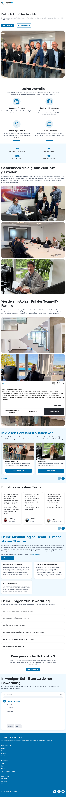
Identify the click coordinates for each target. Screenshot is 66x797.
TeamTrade (4, 756)
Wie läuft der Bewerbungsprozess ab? (15, 625)
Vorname (9, 704)
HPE (2, 751)
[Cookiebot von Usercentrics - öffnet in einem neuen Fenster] (53, 383)
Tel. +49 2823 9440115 (8, 771)
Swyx (3, 748)
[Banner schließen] (63, 383)
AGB (2, 784)
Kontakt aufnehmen (24, 25)
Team (3, 763)
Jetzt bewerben (8, 25)
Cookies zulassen (54, 411)
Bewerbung (35, 554)
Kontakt (3, 768)
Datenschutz (5, 778)
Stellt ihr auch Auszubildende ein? (14, 646)
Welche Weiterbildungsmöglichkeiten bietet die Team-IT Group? (24, 632)
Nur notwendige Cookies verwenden (12, 411)
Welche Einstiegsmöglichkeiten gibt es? (16, 618)
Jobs (2, 766)
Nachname (10, 711)
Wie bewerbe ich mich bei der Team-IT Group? (18, 611)
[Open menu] (63, 3)
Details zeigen (57, 405)
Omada (3, 753)
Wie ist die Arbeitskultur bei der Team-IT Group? (18, 639)
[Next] (63, 478)
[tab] (2, 478)
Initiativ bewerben (33, 669)
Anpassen (32, 411)
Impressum (4, 781)
